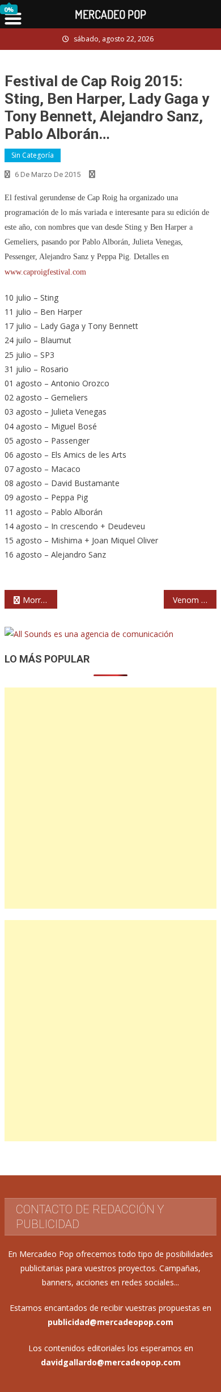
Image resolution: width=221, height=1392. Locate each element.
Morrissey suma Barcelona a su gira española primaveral (40, 599)
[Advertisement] (110, 798)
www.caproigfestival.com (45, 272)
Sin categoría (32, 155)
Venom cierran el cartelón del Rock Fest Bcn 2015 (195, 599)
